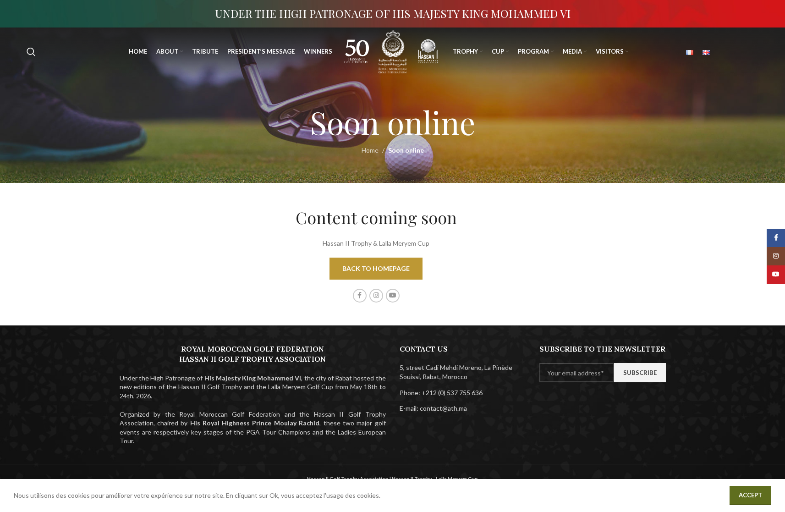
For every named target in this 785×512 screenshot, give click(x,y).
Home (370, 150)
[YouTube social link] (393, 296)
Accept (750, 495)
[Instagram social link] (376, 296)
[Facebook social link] (360, 296)
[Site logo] (356, 51)
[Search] (31, 52)
